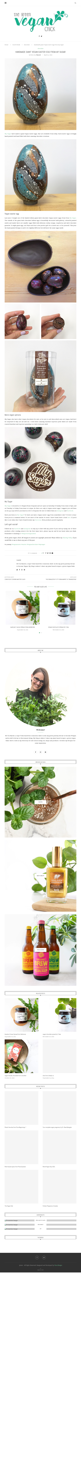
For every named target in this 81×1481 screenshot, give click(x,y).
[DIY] (40, 1229)
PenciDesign (58, 1265)
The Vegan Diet (9, 1206)
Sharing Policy (67, 538)
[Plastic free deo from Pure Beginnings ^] (21, 1108)
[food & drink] (40, 950)
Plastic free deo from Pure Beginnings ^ (15, 1127)
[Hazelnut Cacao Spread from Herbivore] (23, 608)
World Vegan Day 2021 (49, 1167)
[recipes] (40, 802)
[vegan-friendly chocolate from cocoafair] (21, 1056)
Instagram (60, 511)
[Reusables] (40, 1225)
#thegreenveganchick (28, 533)
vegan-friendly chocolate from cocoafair (15, 1075)
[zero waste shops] (40, 1220)
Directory (38, 520)
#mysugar (41, 544)
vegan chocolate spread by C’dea (58, 627)
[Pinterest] (45, 752)
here (69, 517)
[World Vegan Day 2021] (59, 1147)
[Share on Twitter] (48, 553)
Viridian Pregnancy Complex (50, 1206)
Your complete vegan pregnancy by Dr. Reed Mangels (57, 1127)
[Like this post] (43, 553)
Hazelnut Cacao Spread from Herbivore (22, 627)
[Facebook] (39, 36)
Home (6, 45)
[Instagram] (40, 752)
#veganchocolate (32, 544)
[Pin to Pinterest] (50, 553)
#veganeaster (16, 544)
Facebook (70, 511)
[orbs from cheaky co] (59, 1056)
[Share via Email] (52, 553)
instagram (27, 528)
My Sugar (8, 134)
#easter (23, 544)
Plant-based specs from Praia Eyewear (15, 1167)
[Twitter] (41, 36)
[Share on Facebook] (45, 553)
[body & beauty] (40, 876)
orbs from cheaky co (48, 1075)
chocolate (27, 45)
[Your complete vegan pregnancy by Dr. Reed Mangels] (59, 1108)
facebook (17, 528)
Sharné (38, 55)
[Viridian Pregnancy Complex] (59, 1186)
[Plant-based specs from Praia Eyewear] (21, 1147)
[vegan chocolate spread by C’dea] (58, 608)
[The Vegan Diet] (21, 1186)
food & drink (16, 45)
